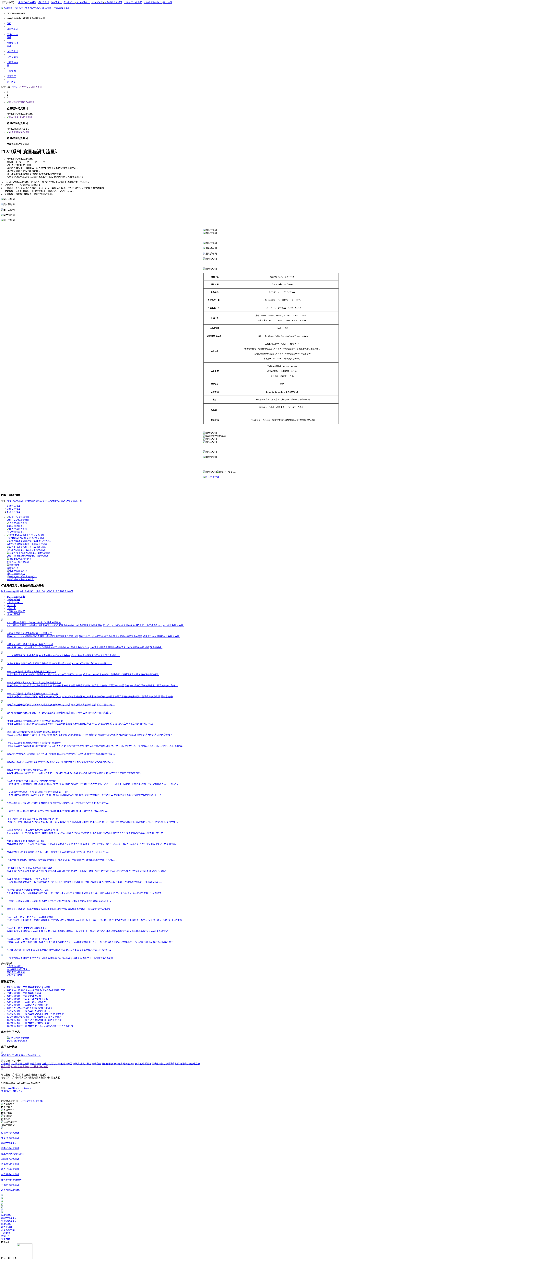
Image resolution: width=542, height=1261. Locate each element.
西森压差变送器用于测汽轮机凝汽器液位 (27, 770)
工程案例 (5, 1233)
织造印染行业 (13, 599)
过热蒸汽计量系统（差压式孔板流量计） (27, 550)
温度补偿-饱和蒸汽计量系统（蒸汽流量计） (28, 556)
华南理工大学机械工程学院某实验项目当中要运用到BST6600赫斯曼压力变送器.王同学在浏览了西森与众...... (60, 909)
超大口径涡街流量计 (17, 1041)
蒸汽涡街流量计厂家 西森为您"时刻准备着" (28, 1023)
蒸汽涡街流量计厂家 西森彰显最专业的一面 (28, 1011)
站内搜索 (34, 1066)
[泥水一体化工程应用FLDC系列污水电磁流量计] (2, 914)
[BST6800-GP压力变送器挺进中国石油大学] (2, 887)
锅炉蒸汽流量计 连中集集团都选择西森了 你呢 (30, 644)
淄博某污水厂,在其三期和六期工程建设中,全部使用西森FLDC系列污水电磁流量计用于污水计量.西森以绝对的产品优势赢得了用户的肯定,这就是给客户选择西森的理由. (90, 942)
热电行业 (40, 591)
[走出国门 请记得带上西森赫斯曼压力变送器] (2, 661)
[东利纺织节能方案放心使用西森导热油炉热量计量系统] (2, 680)
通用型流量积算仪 (16, 573)
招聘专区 (67, 1063)
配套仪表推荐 (13, 512)
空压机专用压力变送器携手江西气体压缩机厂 (29, 633)
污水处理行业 (13, 614)
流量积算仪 (12, 567)
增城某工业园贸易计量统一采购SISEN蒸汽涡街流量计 (34, 743)
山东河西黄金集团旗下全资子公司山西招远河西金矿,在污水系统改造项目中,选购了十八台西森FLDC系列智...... (62, 958)
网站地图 (167, 2)
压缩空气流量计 (9, 1218)
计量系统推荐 (13, 509)
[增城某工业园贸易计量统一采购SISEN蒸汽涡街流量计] (2, 740)
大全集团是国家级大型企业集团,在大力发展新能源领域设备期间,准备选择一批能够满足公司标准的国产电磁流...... (63, 655)
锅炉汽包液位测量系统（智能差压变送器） (28, 544)
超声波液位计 (83, 2)
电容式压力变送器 (133, 2)
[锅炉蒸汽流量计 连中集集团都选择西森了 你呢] (2, 642)
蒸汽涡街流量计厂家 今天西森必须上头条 (27, 999)
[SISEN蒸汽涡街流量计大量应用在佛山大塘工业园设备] (2, 729)
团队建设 (24, 1063)
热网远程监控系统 (27, 2)
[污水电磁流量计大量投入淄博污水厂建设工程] (2, 936)
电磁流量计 (56, 2)
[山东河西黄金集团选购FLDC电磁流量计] (2, 955)
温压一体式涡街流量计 (18, 520)
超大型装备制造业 (16, 596)
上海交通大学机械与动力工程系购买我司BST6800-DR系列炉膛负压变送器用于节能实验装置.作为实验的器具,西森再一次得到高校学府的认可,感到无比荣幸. (84, 882)
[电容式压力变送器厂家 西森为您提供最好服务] (2, 947)
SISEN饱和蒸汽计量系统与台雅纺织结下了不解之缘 (32, 693)
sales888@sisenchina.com (19, 1088)
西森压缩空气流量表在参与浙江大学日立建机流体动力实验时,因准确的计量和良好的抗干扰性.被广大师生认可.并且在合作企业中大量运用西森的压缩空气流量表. (87, 871)
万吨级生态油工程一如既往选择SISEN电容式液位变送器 (35, 721)
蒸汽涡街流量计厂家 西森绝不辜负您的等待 (28, 987)
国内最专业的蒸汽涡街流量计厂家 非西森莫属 (30, 1008)
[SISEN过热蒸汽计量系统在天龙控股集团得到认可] (2, 669)
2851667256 (27, 1101)
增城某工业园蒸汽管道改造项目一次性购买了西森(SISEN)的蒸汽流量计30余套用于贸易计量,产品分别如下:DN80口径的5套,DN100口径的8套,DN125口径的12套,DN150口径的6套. (95, 745)
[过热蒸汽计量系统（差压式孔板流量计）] (28, 547)
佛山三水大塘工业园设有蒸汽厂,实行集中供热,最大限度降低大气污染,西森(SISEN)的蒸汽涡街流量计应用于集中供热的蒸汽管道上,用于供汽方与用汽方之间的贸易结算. (90, 734)
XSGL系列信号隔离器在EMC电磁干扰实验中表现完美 (34, 622)
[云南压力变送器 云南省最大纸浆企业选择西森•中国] (2, 827)
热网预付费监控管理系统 (187, 1063)
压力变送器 (6, 1227)
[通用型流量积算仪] (17, 570)
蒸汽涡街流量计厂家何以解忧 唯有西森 (26, 1002)
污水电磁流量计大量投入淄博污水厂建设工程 (29, 939)
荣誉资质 (5, 1063)
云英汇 (138, 1063)
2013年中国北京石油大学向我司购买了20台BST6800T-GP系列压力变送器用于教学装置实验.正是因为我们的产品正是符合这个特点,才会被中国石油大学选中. (84, 893)
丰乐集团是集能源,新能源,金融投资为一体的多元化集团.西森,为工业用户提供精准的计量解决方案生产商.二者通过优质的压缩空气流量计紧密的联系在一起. (84, 795)
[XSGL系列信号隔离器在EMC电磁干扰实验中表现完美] (2, 620)
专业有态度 (35, 1063)
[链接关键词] (211, 477)
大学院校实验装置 (64, 591)
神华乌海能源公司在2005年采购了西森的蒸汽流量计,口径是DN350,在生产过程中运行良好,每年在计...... (58, 803)
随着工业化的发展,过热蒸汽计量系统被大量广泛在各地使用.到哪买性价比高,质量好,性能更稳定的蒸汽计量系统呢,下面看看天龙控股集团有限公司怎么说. (83, 674)
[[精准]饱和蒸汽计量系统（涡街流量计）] (28, 535)
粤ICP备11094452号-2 (11, 1091)
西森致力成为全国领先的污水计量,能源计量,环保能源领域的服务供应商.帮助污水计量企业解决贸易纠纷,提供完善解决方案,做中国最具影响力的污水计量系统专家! (87, 931)
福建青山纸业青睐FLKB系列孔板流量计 (27, 841)
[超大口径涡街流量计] (18, 1038)
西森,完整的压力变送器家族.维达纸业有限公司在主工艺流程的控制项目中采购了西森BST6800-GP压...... (58, 852)
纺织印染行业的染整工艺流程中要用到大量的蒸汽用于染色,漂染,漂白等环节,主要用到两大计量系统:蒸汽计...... (61, 712)
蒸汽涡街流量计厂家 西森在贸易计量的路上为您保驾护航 (35, 1014)
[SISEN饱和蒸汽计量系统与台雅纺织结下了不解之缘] (2, 691)
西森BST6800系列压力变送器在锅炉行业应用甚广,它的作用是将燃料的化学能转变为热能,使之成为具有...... (60, 762)
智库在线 (118, 1063)
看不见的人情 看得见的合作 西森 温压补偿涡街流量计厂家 (36, 990)
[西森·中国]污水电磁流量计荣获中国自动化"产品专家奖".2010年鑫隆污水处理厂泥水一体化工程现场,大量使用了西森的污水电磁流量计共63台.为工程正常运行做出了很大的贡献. (95, 920)
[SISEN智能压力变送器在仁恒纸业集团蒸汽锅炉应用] (2, 816)
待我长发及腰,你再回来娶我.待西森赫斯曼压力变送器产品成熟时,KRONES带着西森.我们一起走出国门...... (59, 663)
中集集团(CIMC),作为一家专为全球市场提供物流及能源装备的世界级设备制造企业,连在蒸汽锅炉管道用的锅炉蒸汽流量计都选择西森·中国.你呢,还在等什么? (84, 647)
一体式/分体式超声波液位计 (20, 579)
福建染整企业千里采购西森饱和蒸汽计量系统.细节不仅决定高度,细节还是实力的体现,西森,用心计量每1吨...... (61, 704)
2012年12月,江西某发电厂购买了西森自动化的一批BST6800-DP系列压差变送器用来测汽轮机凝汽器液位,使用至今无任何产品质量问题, (74, 773)
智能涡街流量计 (15, 501)
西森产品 (23, 87)
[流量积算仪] (13, 565)
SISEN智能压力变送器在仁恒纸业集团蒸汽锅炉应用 (32, 819)
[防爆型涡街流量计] (17, 523)
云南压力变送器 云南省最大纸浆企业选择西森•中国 (32, 830)
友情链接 (15, 1066)
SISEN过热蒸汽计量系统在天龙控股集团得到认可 (31, 671)
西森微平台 (107, 1063)
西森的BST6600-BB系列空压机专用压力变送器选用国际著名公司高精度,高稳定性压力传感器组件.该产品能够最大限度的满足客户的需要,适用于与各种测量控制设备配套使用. (93, 636)
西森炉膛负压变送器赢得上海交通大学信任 (28, 879)
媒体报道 (86, 1063)
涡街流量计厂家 (74, 501)
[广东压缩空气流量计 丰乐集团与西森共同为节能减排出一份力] (2, 789)
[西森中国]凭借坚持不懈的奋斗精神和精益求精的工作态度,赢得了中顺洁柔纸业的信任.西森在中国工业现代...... (62, 860)
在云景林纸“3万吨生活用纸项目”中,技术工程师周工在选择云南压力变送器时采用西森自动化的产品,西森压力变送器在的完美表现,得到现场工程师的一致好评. (85, 833)
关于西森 (5, 1239)
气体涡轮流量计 (9, 1221)
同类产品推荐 (13, 506)
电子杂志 (96, 1063)
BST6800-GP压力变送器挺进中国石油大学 (28, 890)
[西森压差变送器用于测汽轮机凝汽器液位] (2, 767)
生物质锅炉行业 (28, 591)
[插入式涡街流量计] (17, 529)
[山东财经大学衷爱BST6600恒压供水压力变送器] (2, 898)
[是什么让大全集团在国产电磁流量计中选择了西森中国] (2, 653)
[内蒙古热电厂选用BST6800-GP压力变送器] (2, 808)
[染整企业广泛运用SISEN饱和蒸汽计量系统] (2, 710)
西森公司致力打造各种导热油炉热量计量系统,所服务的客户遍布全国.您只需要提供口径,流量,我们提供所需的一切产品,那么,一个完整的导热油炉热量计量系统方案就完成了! (92, 685)
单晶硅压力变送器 (113, 2)
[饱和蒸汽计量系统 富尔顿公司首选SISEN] (2, 751)
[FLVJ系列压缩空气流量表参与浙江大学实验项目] (2, 865)
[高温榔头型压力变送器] (19, 559)
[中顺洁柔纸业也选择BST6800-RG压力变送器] (2, 857)
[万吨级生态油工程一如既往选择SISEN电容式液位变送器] (2, 718)
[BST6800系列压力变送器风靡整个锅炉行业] (2, 759)
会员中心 (24, 1066)
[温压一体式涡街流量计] (19, 517)
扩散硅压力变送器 (153, 2)
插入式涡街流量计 (16, 532)
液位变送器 (97, 2)
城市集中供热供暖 (10, 591)
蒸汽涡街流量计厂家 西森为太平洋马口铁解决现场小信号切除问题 (40, 1026)
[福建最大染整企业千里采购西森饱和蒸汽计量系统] (2, 702)
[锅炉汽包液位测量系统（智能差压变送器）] (29, 541)
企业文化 (46, 1063)
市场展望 (77, 1063)
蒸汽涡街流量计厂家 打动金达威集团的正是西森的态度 (34, 1020)
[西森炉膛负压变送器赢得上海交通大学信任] (2, 876)
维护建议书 (128, 1063)
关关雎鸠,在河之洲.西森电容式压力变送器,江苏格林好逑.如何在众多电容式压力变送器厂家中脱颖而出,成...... (61, 950)
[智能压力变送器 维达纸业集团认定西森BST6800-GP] (2, 849)
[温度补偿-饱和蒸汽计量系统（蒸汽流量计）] (30, 553)
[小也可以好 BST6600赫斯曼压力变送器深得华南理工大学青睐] (2, 906)
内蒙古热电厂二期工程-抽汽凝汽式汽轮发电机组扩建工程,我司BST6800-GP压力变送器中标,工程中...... (57, 811)
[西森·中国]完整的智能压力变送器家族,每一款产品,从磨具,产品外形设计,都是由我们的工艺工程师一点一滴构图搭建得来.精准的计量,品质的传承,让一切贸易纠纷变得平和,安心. (94, 822)
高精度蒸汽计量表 (56, 501)
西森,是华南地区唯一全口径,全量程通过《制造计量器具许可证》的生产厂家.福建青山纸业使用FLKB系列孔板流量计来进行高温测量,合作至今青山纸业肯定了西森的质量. (91, 844)
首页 (14, 87)
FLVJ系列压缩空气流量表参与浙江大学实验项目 (31, 868)
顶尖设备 (15, 1063)
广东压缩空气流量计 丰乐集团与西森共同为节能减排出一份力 (37, 792)
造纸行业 (50, 591)
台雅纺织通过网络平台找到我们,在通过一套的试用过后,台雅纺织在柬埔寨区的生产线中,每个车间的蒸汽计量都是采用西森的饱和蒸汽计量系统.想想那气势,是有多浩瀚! (90, 696)
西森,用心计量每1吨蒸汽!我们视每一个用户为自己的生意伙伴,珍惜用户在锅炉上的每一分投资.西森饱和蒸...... (61, 754)
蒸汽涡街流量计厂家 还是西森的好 (24, 996)
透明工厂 (5, 1236)
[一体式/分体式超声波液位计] (22, 576)
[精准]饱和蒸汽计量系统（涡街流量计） (27, 538)
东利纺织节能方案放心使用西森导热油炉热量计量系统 (34, 682)
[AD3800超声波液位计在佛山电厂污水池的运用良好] (2, 778)
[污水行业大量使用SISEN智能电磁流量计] (2, 925)
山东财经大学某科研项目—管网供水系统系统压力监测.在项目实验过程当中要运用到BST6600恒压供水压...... (60, 901)
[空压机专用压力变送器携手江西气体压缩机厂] (2, 631)
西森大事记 (57, 1063)
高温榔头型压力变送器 (18, 562)
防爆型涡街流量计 (16, 526)
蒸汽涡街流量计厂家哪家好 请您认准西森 (27, 1005)
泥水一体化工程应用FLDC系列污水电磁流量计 (30, 917)
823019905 (38, 1101)
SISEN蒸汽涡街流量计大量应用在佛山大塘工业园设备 (34, 732)
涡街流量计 (43, 2)
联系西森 (146, 1063)
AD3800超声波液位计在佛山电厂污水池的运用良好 (32, 781)
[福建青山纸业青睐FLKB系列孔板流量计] (2, 838)
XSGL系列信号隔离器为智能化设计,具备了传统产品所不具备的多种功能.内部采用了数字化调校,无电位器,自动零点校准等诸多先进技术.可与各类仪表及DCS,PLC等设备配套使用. (95, 625)
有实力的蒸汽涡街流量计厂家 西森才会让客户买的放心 (34, 1017)
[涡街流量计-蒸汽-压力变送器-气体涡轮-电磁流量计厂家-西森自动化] (35, 8)
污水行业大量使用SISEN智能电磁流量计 (27, 928)
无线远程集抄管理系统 (163, 1063)
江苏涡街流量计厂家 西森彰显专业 (24, 993)
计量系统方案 (8, 1230)
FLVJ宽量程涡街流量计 (35, 501)
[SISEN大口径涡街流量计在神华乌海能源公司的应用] (2, 800)
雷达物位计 (69, 2)
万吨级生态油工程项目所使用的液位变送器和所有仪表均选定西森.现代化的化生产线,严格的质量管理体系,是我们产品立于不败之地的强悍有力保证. (80, 723)
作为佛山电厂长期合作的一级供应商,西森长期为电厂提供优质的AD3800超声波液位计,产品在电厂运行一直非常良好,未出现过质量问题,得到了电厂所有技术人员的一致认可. (92, 784)
